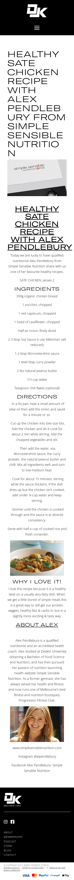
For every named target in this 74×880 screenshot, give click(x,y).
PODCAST (10, 841)
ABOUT (8, 832)
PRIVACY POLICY (12, 867)
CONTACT (10, 854)
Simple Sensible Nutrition (26, 266)
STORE (8, 846)
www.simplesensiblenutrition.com (37, 748)
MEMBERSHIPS (13, 836)
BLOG (7, 850)
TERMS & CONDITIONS (33, 867)
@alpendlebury (45, 756)
